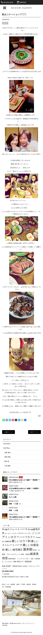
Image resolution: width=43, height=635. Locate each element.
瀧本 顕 (5, 23)
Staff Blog (6, 448)
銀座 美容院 (25, 554)
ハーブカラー (27, 537)
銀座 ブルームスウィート (11, 554)
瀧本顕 (28, 549)
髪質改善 (28, 561)
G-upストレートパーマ (14, 529)
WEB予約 (23, 2)
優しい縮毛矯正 (13, 549)
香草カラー (21, 561)
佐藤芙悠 (8, 541)
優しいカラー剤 (21, 541)
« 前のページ (8, 432)
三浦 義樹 (7, 466)
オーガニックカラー (11, 533)
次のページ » (34, 432)
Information (6, 444)
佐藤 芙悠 (7, 457)
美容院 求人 (36, 550)
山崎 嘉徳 (7, 452)
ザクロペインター (24, 533)
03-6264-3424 (8, 2)
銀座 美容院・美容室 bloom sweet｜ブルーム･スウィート (17, 623)
